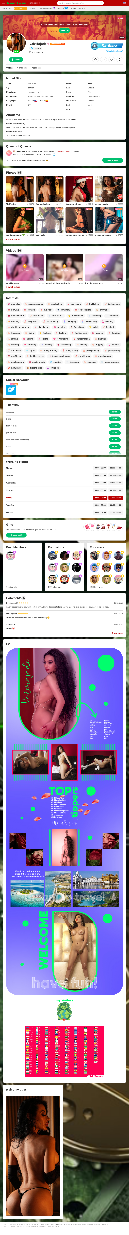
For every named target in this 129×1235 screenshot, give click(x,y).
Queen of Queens (63, 151)
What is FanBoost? (114, 51)
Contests (60, 9)
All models (7, 9)
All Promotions (46, 9)
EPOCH (49, 1224)
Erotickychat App (77, 9)
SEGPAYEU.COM (60, 1224)
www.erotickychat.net (31, 1224)
